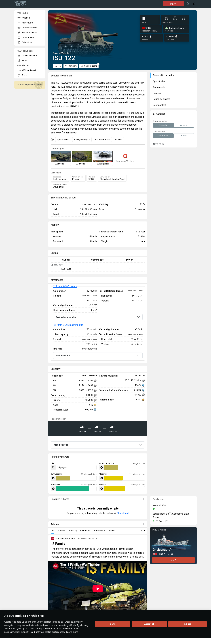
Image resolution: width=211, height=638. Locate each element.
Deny (112, 624)
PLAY (173, 3)
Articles (118, 139)
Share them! (123, 513)
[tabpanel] (98, 323)
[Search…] (188, 4)
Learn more (72, 631)
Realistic (163, 125)
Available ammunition (66, 317)
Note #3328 (159, 505)
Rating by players (82, 139)
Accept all (149, 624)
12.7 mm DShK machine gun (68, 324)
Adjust (187, 624)
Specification (63, 139)
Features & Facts (102, 139)
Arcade (183, 125)
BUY (173, 559)
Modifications (61, 445)
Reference (163, 135)
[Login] (194, 4)
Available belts (63, 355)
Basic (183, 135)
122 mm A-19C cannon (65, 286)
